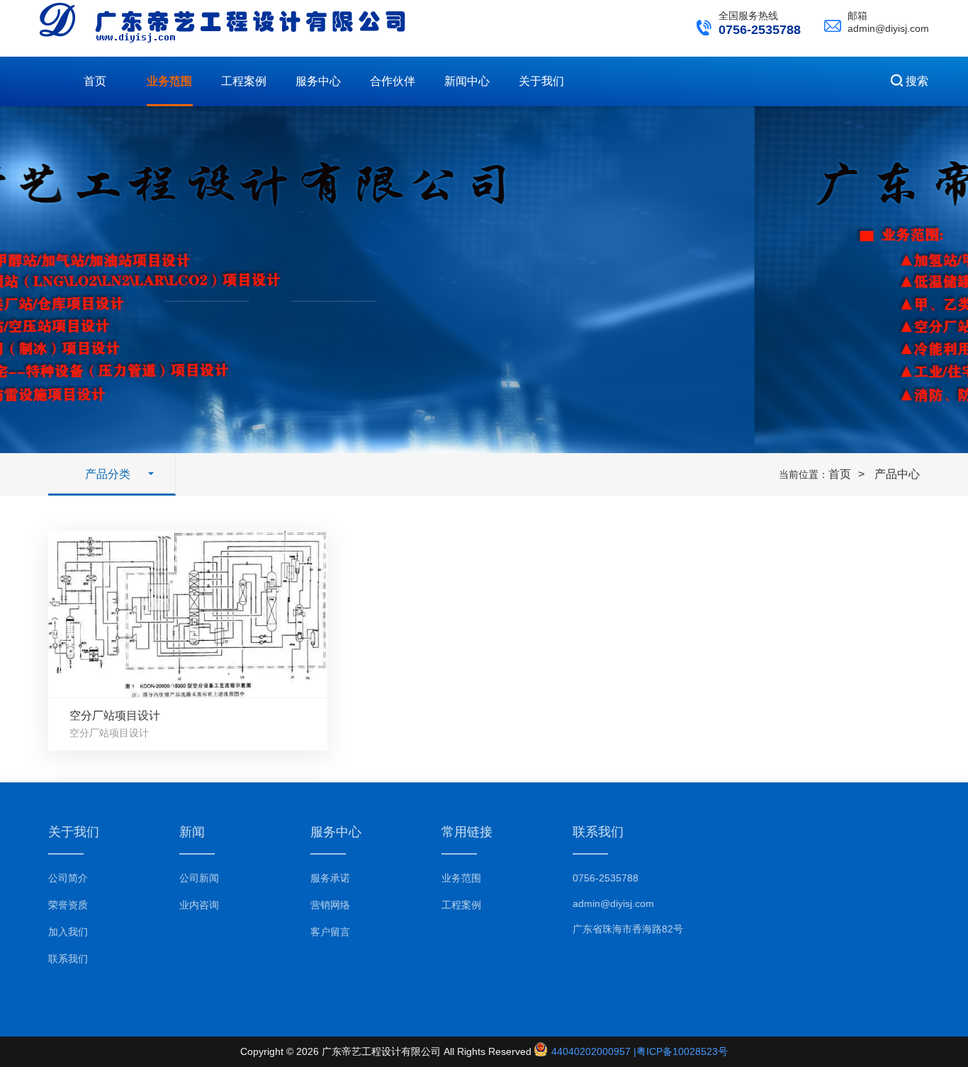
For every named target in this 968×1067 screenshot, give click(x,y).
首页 (95, 81)
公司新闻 (199, 878)
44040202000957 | (592, 1051)
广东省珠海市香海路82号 (628, 929)
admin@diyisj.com (613, 903)
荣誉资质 (68, 905)
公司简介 (68, 878)
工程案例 (243, 81)
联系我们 (68, 958)
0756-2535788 (605, 878)
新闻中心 (467, 81)
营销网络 (330, 905)
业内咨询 (199, 905)
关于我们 (541, 81)
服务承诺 (330, 878)
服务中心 (318, 81)
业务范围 (169, 81)
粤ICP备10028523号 (682, 1051)
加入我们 (68, 931)
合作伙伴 (392, 81)
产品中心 (897, 474)
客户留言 (330, 931)
